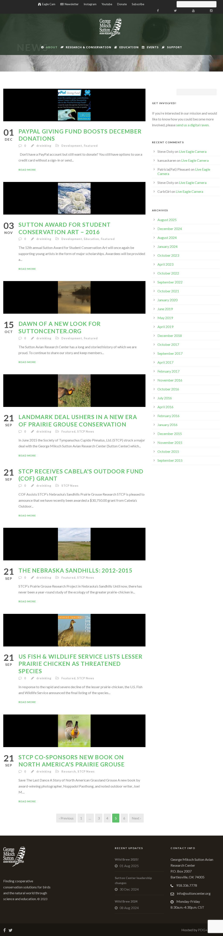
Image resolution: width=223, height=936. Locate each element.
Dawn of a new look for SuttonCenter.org (60, 327)
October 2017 (168, 344)
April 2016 (165, 407)
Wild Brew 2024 (126, 901)
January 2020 (167, 300)
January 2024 (167, 246)
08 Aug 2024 (129, 908)
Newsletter (72, 4)
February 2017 (168, 371)
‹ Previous (66, 818)
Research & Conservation (88, 47)
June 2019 (165, 309)
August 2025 (167, 220)
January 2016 (167, 425)
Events (153, 47)
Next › (136, 818)
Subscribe (138, 4)
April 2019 (165, 327)
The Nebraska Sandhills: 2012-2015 (75, 570)
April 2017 (165, 362)
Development (71, 145)
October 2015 (168, 451)
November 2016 (169, 380)
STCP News (85, 431)
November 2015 (169, 442)
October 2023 (168, 255)
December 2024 (169, 229)
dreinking (43, 145)
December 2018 (169, 335)
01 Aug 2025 (129, 866)
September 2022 (169, 282)
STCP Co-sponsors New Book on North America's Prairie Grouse (72, 761)
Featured (91, 145)
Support (174, 47)
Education (129, 47)
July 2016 (164, 398)
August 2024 (167, 237)
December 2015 (169, 433)
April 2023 (165, 264)
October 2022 (168, 273)
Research (68, 771)
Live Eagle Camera (192, 151)
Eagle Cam (48, 4)
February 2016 (168, 416)
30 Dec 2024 (129, 889)
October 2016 (168, 389)
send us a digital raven (192, 125)
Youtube (106, 4)
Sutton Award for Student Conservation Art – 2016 (65, 228)
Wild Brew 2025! (127, 859)
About (51, 47)
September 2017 (169, 353)
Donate (122, 4)
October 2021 (168, 291)
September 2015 (169, 460)
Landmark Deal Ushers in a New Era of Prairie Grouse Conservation (78, 420)
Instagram (90, 4)
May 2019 (165, 318)
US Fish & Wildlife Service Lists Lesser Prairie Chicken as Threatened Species (81, 664)
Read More (27, 169)
